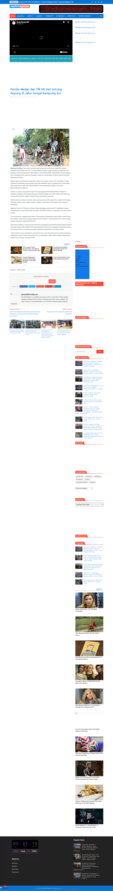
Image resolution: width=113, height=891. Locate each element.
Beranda (14, 863)
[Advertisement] (41, 74)
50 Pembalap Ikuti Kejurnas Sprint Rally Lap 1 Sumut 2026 (93, 419)
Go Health (60, 16)
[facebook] (92, 2)
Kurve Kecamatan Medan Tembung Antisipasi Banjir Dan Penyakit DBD (17, 331)
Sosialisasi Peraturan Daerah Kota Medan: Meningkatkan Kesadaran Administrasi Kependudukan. (86, 866)
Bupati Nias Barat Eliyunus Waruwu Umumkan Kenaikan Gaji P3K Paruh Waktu (43, 2)
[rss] (98, 2)
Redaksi (14, 866)
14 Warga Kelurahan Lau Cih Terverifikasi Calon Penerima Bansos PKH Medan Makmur (64, 332)
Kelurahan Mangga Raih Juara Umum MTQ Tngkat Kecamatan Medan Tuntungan (93, 387)
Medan (35, 97)
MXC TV (13, 20)
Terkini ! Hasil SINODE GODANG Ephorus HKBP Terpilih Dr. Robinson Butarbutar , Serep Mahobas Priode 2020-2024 (89, 410)
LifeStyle (71, 16)
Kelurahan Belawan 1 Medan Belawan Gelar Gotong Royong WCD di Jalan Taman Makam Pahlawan (86, 848)
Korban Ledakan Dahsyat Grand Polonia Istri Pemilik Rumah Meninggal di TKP (33, 332)
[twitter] (101, 2)
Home (13, 16)
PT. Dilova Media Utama (70, 888)
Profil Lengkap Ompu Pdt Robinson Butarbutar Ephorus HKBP (92, 394)
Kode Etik (15, 869)
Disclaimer (15, 872)
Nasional (20, 16)
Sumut (29, 16)
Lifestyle (89, 476)
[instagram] (95, 2)
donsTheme (47, 888)
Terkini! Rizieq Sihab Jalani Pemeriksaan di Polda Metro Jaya (93, 401)
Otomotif (49, 16)
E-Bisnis (39, 16)
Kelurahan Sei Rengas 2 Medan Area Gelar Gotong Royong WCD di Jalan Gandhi (93, 371)
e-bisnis (92, 482)
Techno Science (84, 16)
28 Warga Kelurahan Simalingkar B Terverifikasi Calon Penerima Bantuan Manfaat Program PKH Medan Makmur (47, 333)
